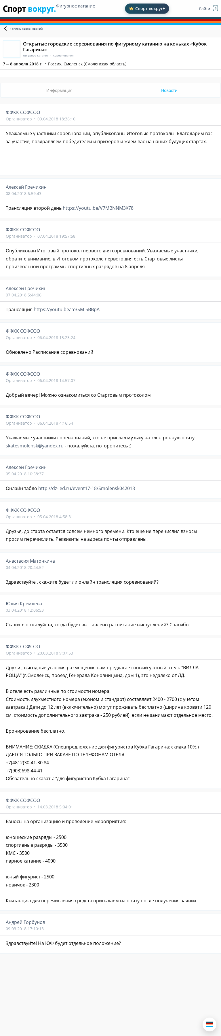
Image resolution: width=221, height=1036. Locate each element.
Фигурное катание (75, 6)
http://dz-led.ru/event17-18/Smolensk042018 (86, 488)
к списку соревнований (26, 29)
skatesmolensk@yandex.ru (35, 446)
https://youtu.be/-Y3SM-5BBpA (67, 309)
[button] (209, 1024)
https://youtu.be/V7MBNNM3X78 (98, 208)
